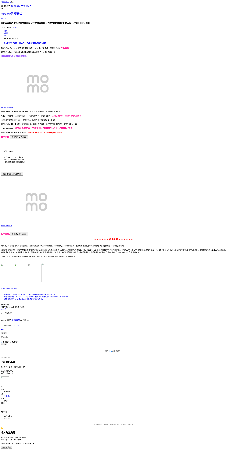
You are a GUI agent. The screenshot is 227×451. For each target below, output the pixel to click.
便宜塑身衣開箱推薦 (7, 107)
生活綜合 (15, 27)
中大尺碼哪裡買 (6, 226)
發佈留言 (3, 344)
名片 (5, 35)
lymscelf (3, 309)
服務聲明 (130, 424)
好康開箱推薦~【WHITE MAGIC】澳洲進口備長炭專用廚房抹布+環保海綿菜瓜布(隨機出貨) (36, 297)
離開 (10, 447)
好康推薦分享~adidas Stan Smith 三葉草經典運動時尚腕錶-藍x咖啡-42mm (29, 294)
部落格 (6, 33)
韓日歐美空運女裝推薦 (9, 289)
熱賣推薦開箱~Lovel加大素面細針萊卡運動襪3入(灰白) (23, 299)
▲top (2, 329)
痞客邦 (14, 320)
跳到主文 (3, 18)
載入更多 (3, 333)
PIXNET (100, 424)
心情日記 (16, 326)
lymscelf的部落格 (11, 13)
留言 (18, 320)
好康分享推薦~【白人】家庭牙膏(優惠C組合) (25, 43)
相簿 (5, 31)
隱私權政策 (123, 424)
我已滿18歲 (4, 447)
